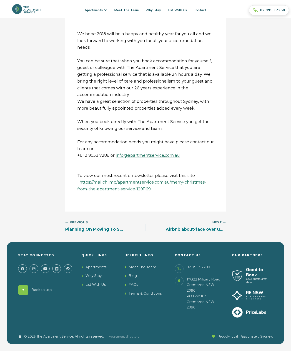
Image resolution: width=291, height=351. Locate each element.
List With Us (95, 284)
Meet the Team (126, 10)
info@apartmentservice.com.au (148, 155)
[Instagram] (34, 268)
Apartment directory (124, 336)
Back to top (37, 290)
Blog (133, 275)
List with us (177, 10)
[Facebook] (22, 268)
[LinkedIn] (56, 268)
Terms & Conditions (145, 293)
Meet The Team (142, 267)
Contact (200, 10)
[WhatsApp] (68, 268)
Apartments (94, 10)
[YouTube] (45, 268)
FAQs (133, 284)
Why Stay (153, 10)
